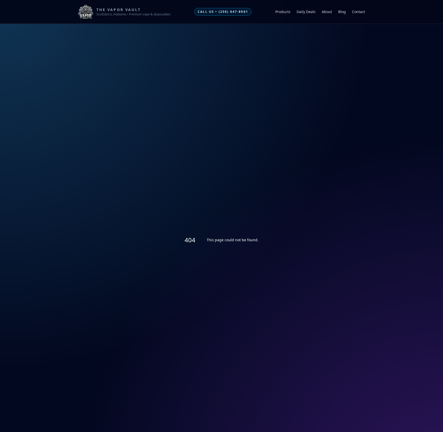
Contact (358, 11)
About (327, 11)
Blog (342, 11)
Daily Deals (306, 11)
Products (282, 11)
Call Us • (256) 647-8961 (223, 11)
